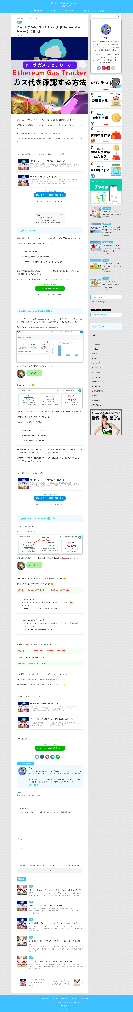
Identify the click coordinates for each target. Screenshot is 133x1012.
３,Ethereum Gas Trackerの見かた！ (50, 222)
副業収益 (86, 11)
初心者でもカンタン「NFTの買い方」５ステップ (47, 905)
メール (20, 848)
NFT (19, 792)
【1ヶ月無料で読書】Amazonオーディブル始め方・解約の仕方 (110, 284)
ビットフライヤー (97, 377)
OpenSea (24, 795)
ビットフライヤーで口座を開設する (48, 195)
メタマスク (30, 795)
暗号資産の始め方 (36, 11)
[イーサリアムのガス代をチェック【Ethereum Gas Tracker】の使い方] (52, 757)
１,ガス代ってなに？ (45, 218)
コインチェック (96, 368)
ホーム (20, 11)
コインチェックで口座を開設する (48, 288)
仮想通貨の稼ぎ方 (97, 386)
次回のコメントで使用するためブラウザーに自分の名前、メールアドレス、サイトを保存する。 (51, 866)
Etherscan (41, 319)
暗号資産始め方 (96, 405)
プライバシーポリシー (84, 998)
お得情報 (103, 11)
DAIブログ (66, 5)
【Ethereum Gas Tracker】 (46, 133)
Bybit (93, 335)
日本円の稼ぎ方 (96, 400)
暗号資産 (37, 795)
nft (19, 795)
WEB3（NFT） (69, 11)
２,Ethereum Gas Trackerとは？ (49, 220)
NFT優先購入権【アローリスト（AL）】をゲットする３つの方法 (53, 923)
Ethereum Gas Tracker (34, 138)
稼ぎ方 (53, 11)
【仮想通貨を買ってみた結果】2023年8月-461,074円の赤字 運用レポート (111, 248)
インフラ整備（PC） (98, 363)
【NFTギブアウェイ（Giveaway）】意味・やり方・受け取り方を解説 (55, 890)
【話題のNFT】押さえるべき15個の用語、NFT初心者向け (50, 961)
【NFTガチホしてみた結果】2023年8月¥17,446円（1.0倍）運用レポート (111, 230)
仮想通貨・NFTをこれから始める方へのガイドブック (66, 1002)
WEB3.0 (94, 354)
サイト (20, 857)
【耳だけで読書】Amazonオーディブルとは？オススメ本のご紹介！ (111, 266)
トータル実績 (95, 372)
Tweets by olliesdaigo (97, 301)
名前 (20, 839)
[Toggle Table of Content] (60, 215)
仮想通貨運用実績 (97, 391)
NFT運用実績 (95, 344)
